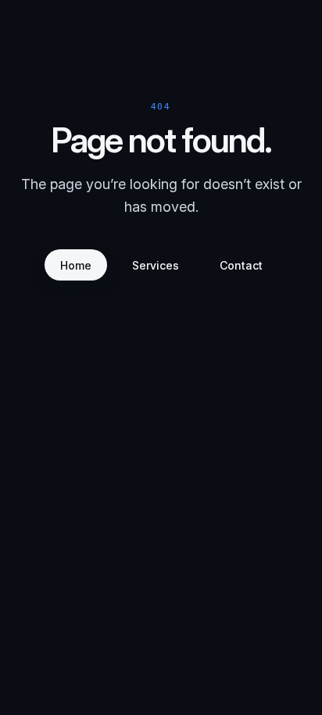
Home (75, 265)
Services (155, 265)
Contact (241, 265)
